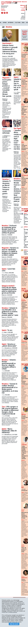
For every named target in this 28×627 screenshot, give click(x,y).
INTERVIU (10, 22)
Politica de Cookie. (16, 622)
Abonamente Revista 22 (4, 6)
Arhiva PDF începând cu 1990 (4, 3)
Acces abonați (3, 9)
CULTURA (17, 22)
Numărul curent (9, 2)
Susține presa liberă (24, 35)
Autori (19, 1)
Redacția (24, 1)
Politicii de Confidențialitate (9, 612)
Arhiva (15, 1)
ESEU (23, 22)
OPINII (5, 22)
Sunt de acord (14, 624)
